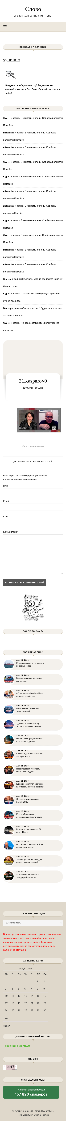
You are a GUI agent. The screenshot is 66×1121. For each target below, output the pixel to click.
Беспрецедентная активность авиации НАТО (30, 755)
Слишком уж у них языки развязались (27, 800)
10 (6, 996)
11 (13, 996)
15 (38, 996)
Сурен (40, 388)
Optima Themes (41, 1115)
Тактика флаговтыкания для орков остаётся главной (29, 860)
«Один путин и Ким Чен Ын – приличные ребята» (29, 694)
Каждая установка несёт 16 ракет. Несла (28, 830)
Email (6, 501)
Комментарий (11, 531)
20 (25, 1003)
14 (32, 996)
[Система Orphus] (10, 78)
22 (38, 1003)
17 (6, 1003)
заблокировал (31, 1093)
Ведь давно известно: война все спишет (29, 679)
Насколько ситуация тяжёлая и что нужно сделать (29, 740)
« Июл (6, 1025)
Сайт (6, 516)
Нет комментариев (33, 446)
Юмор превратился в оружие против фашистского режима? (30, 785)
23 (44, 1003)
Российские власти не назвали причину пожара (30, 664)
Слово (33, 9)
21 (32, 1003)
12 (19, 996)
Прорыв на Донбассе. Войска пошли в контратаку (29, 845)
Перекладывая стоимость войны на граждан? (28, 770)
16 (44, 996)
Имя (5, 485)
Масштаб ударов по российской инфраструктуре (29, 815)
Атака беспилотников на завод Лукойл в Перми (27, 876)
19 (19, 1003)
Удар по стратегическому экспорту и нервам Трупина (28, 725)
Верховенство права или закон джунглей (27, 709)
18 (13, 1003)
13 (25, 996)
